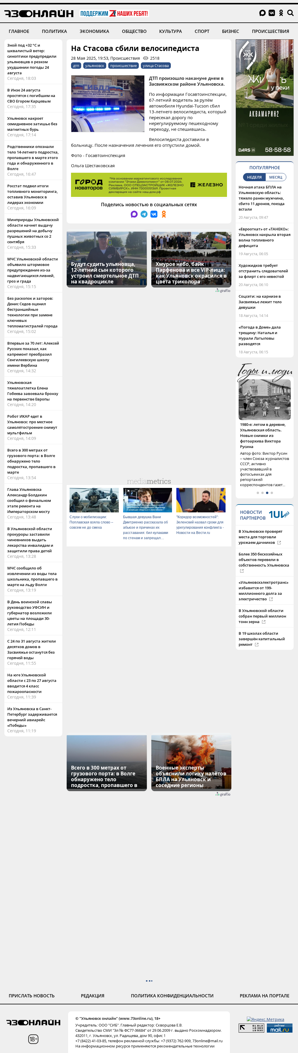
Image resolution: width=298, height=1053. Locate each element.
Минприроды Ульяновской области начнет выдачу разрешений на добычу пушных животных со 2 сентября (33, 230)
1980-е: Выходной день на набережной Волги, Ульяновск (264, 430)
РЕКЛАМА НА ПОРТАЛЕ (264, 996)
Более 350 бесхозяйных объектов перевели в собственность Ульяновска (264, 548)
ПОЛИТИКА (54, 31)
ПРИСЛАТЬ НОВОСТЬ (32, 996)
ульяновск (94, 65)
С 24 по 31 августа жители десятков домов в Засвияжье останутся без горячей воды (31, 649)
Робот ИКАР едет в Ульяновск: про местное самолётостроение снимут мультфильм (32, 424)
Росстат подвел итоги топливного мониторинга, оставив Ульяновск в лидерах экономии (32, 194)
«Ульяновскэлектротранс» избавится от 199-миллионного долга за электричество (263, 579)
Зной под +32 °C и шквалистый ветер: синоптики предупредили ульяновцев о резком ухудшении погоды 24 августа (31, 59)
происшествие (123, 65)
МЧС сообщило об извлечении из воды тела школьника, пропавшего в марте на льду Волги (32, 576)
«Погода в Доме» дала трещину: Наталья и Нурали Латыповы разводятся (260, 335)
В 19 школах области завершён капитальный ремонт (262, 628)
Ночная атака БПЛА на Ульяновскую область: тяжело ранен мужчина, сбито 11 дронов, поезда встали (262, 198)
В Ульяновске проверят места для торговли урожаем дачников (261, 526)
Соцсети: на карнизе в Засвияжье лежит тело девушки (260, 302)
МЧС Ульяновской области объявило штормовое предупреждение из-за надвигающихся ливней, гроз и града (32, 270)
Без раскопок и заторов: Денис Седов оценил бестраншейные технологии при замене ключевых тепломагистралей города (32, 312)
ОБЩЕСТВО (134, 31)
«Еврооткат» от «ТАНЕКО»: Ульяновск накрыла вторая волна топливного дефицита (264, 237)
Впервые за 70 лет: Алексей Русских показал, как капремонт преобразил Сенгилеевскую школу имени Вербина (33, 354)
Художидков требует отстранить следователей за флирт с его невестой (263, 271)
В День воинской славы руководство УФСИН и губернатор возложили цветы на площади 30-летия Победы (29, 613)
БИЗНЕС (230, 31)
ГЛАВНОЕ (19, 31)
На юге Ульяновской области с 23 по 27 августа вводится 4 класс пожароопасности (31, 683)
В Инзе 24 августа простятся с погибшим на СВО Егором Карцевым (31, 95)
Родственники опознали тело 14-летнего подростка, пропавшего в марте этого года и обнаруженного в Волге (32, 157)
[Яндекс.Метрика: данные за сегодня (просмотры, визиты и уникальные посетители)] (265, 1019)
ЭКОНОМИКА (94, 31)
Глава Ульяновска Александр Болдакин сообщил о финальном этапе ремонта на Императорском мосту (29, 500)
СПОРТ (202, 31)
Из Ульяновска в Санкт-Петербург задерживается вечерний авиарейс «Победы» (32, 717)
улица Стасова (156, 65)
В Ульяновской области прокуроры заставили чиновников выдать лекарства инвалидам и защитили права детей (30, 539)
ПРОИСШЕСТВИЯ (270, 31)
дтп (76, 65)
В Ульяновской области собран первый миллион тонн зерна (262, 605)
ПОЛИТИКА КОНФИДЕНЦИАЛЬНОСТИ (172, 996)
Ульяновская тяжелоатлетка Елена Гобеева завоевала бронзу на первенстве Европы (32, 391)
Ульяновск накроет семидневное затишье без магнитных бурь (32, 124)
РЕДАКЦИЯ (92, 996)
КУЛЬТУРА (170, 31)
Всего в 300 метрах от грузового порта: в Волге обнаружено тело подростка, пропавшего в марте (31, 461)
